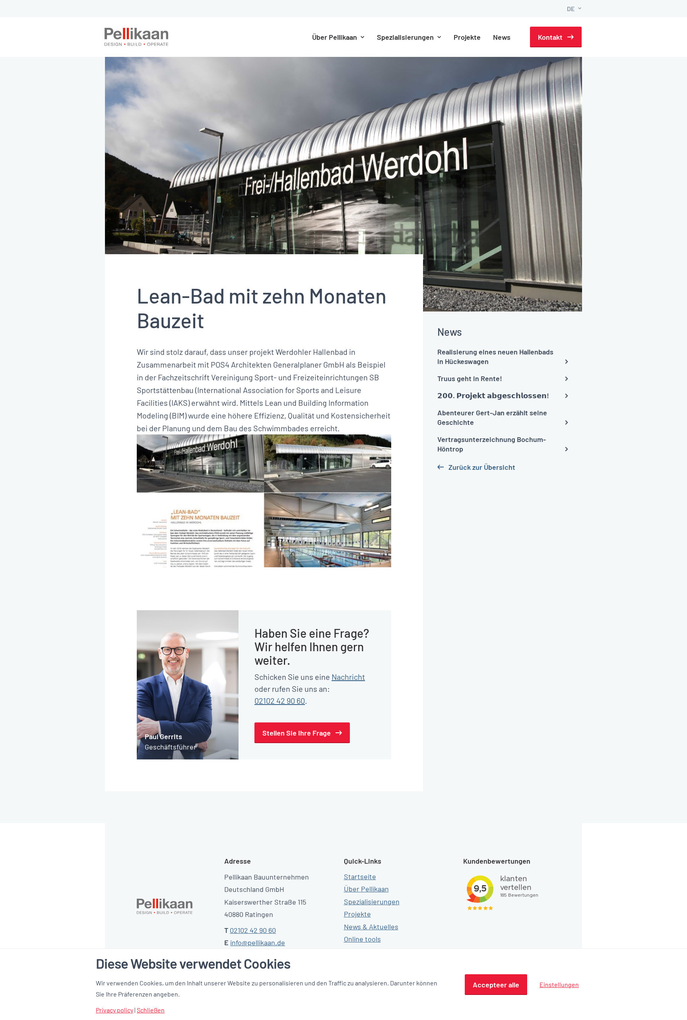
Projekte (467, 37)
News (501, 37)
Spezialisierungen (372, 901)
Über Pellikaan (366, 888)
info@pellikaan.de (257, 942)
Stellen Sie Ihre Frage (296, 732)
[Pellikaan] (137, 37)
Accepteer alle (496, 984)
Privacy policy (114, 1010)
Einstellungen (559, 984)
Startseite (360, 876)
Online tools (362, 938)
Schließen (151, 1010)
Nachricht (348, 676)
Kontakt (550, 37)
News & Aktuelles (371, 926)
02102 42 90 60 (279, 700)
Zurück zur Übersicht (481, 467)
